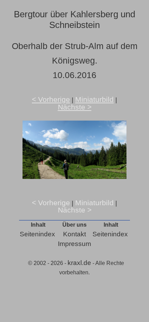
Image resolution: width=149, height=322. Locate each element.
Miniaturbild (94, 99)
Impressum (74, 243)
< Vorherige (51, 99)
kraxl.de (79, 262)
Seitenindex (37, 234)
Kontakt (74, 234)
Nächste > (74, 107)
